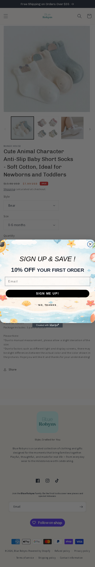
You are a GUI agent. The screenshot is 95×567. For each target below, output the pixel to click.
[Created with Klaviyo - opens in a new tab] (47, 325)
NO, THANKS (47, 305)
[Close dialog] (90, 244)
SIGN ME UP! (47, 293)
